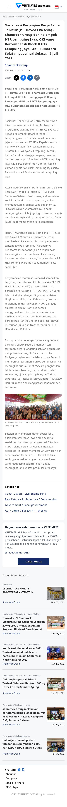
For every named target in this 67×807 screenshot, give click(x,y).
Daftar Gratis (33, 561)
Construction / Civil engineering (25, 493)
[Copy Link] (37, 78)
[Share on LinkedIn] (30, 78)
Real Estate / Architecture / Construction (31, 499)
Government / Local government (26, 505)
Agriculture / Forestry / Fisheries (26, 510)
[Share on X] (16, 78)
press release (8, 16)
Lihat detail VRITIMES (17, 552)
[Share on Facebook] (23, 78)
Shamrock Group (16, 65)
